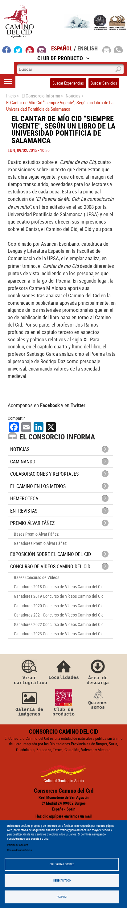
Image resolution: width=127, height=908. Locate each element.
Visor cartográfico (29, 680)
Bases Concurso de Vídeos (36, 577)
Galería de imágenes (29, 712)
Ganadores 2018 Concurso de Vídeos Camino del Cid (59, 586)
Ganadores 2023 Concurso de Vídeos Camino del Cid (59, 633)
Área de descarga (98, 680)
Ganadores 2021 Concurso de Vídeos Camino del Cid (59, 615)
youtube (30, 49)
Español (61, 48)
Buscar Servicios (104, 83)
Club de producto (63, 712)
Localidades (63, 677)
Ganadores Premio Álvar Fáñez (40, 543)
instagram (41, 49)
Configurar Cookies (62, 864)
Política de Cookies (17, 845)
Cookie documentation (19, 850)
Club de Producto (60, 58)
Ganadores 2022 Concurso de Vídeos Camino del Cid (59, 624)
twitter (18, 49)
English (87, 48)
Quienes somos (98, 705)
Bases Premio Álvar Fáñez (36, 534)
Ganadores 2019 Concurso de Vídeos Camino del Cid (59, 596)
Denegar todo (62, 880)
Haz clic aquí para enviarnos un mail (63, 816)
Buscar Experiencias (68, 83)
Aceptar (62, 896)
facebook (6, 49)
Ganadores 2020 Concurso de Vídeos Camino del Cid (59, 606)
